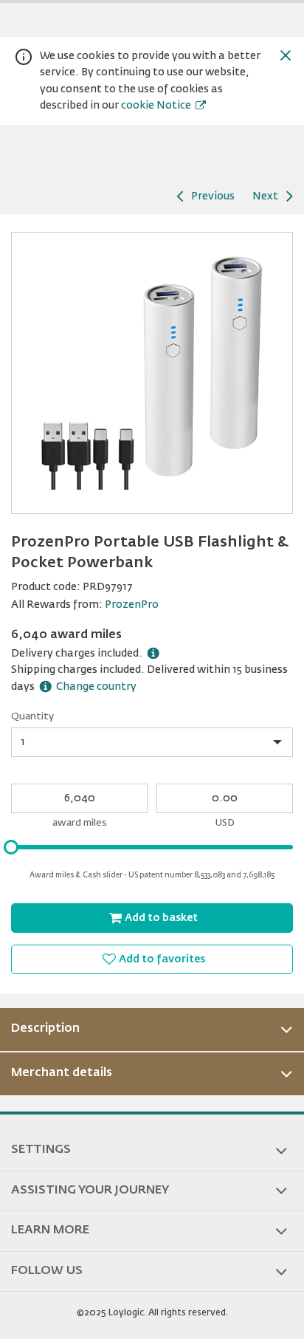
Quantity (32, 717)
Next (265, 196)
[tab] (152, 1029)
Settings (41, 1150)
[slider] (11, 847)
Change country (96, 687)
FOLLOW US (47, 1271)
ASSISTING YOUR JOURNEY (90, 1190)
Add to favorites (162, 959)
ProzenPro (132, 605)
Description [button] (45, 1029)
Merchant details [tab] (61, 1073)
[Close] (285, 55)
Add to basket (161, 918)
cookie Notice (156, 105)
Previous (213, 196)
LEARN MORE (50, 1230)
